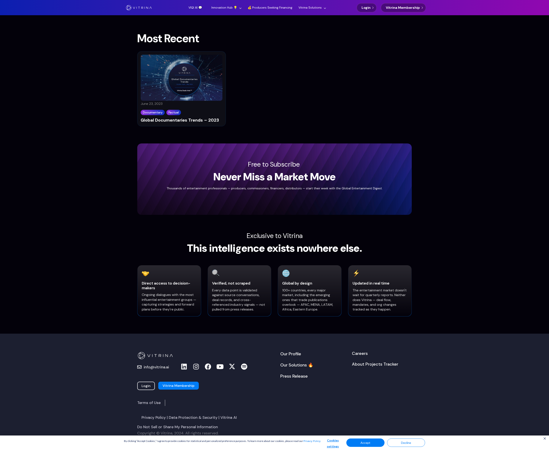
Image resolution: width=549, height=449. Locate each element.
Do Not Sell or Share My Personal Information (177, 426)
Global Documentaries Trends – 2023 (180, 120)
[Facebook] (208, 367)
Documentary (153, 112)
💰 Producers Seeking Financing (270, 7)
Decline (406, 442)
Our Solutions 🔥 (296, 365)
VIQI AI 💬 (195, 7)
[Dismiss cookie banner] (544, 439)
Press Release (294, 376)
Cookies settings (333, 443)
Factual (174, 112)
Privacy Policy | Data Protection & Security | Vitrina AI (189, 417)
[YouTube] (220, 367)
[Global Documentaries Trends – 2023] (181, 79)
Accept (365, 442)
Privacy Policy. (312, 441)
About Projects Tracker (375, 364)
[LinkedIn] (184, 367)
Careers (360, 353)
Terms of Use (149, 402)
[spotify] (244, 367)
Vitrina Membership (403, 7)
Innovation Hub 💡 (224, 7)
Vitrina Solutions (310, 7)
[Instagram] (196, 367)
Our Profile (290, 354)
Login (366, 7)
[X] (232, 367)
